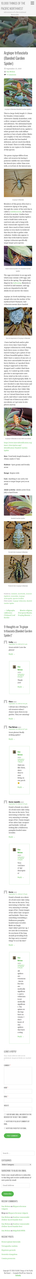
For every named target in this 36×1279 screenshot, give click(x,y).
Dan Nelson (10, 72)
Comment (7, 1065)
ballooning (17, 283)
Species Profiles (18, 598)
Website (6, 1105)
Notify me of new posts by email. (16, 1128)
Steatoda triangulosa (9, 1254)
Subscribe (7, 1194)
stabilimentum (15, 212)
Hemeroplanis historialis (11, 1242)
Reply (11, 654)
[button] (33, 3)
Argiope (22, 596)
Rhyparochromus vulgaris (18, 1213)
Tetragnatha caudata (10, 1246)
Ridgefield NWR (19, 1231)
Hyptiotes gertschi (9, 1250)
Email (6, 1096)
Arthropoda (8, 598)
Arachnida (21, 594)
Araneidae (14, 596)
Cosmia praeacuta (8, 1258)
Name (6, 1087)
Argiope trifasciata (19, 601)
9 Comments (11, 75)
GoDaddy (18, 1275)
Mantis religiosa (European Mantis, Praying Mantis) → (25, 613)
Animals (14, 594)
